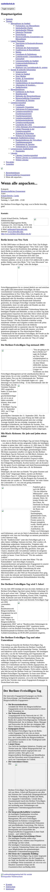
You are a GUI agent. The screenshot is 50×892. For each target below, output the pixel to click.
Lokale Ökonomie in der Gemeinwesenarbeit (25, 130)
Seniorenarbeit (21, 72)
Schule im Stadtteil (23, 74)
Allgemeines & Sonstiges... (26, 85)
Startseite (9, 19)
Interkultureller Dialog (24, 28)
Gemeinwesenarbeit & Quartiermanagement (24, 112)
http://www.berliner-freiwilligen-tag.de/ (16, 234)
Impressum (10, 889)
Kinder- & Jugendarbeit (25, 78)
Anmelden (10, 164)
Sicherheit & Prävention (25, 133)
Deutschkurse (21, 34)
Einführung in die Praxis (25, 92)
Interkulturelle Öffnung (24, 30)
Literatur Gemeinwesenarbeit (27, 155)
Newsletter (10, 162)
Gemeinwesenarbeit (18, 103)
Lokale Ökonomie (18, 41)
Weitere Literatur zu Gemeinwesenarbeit (31, 158)
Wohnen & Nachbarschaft (25, 136)
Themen (9, 21)
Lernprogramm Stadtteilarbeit (22, 149)
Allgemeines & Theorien (25, 100)
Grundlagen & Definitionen (26, 54)
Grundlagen (20, 105)
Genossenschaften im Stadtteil (27, 61)
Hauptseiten (20, 151)
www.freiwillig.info (15, 232)
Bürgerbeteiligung (18, 89)
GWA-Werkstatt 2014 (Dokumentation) (31, 127)
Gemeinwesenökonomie (25, 122)
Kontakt (9, 884)
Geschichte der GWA (24, 125)
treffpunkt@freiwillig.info (17, 229)
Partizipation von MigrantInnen (27, 26)
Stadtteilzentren (21, 87)
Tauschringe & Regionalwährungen (29, 43)
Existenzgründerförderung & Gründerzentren (27, 64)
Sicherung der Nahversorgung (27, 48)
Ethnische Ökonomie (24, 32)
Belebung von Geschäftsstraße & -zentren (31, 67)
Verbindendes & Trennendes (26, 147)
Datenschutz (10, 887)
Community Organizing (25, 107)
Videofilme (20, 45)
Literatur (14, 153)
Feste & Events (21, 81)
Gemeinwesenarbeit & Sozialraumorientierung (24, 119)
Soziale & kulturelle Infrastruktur (23, 70)
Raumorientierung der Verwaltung (29, 140)
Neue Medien (21, 76)
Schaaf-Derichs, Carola (10, 196)
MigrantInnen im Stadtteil (20, 23)
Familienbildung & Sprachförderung (29, 83)
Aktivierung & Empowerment (27, 109)
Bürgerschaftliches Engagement (28, 98)
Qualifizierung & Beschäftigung (28, 50)
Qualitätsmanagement (24, 142)
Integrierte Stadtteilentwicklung (23, 138)
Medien (18, 52)
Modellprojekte (21, 94)
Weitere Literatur (22, 160)
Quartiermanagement (24, 116)
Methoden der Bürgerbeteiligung (28, 96)
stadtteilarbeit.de (8, 4)
